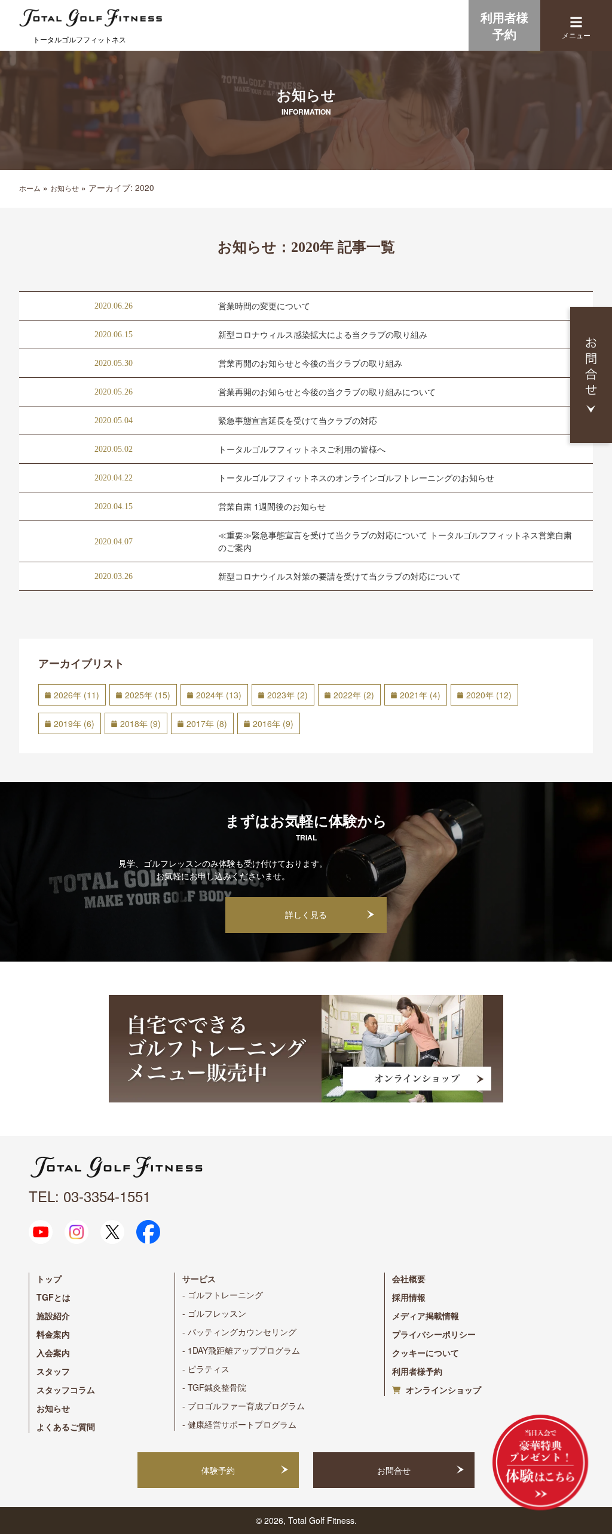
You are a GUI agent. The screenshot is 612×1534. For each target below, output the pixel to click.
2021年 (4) (420, 695)
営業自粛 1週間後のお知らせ (272, 506)
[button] (576, 22)
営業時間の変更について (264, 306)
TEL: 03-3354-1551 (90, 1195)
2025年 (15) (147, 695)
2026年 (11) (76, 695)
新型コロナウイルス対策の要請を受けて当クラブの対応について (339, 576)
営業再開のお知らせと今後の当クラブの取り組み (310, 363)
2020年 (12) (489, 695)
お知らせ (64, 188)
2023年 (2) (287, 695)
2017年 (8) (206, 723)
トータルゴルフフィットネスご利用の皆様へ (301, 449)
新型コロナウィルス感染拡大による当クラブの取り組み (322, 334)
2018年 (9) (140, 723)
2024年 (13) (218, 695)
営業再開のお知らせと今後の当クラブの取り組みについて (327, 392)
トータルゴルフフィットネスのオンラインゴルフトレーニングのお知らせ (356, 477)
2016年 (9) (273, 723)
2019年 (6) (74, 723)
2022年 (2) (353, 695)
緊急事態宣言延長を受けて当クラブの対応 (297, 420)
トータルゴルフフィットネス (79, 39)
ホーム (30, 188)
